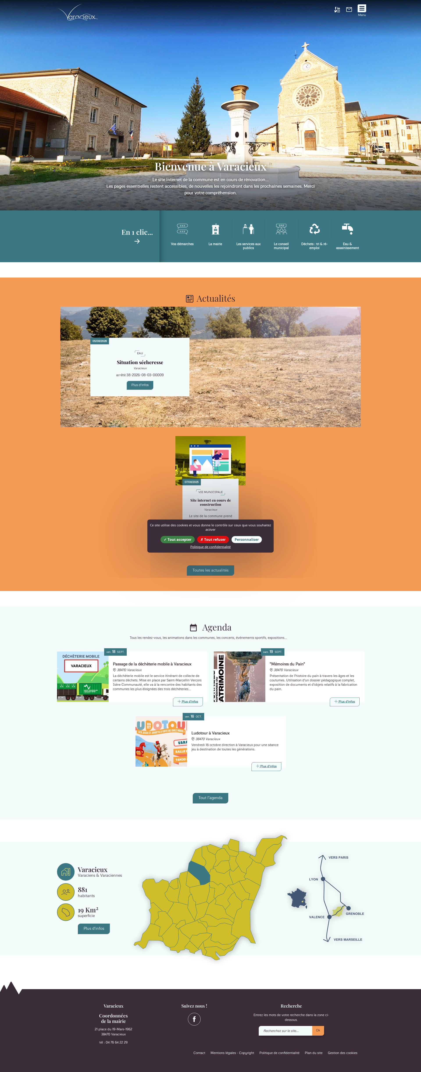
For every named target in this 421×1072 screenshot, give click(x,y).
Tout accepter (179, 539)
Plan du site (314, 1053)
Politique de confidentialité (279, 1053)
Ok (318, 1030)
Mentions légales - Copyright (232, 1053)
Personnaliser (247, 539)
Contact (199, 1053)
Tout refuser (214, 539)
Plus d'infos (140, 385)
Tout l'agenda (210, 798)
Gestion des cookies (342, 1053)
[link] (349, 10)
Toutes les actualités (210, 570)
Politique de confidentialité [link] (210, 547)
